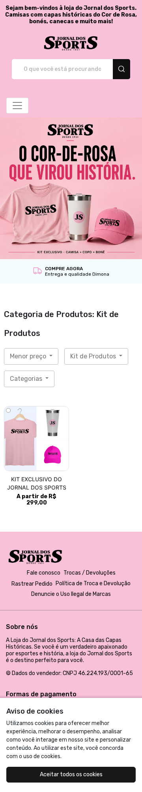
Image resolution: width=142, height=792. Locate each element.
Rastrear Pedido (31, 584)
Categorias (27, 378)
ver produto (37, 438)
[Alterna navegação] (17, 105)
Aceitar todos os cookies (71, 774)
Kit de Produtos (94, 356)
